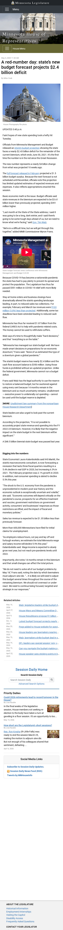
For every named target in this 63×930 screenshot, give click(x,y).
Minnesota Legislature (32, 3)
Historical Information (17, 908)
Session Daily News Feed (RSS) (26, 771)
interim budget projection (27, 148)
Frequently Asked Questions (20, 921)
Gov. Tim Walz (39, 222)
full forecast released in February (23, 173)
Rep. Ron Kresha (12, 731)
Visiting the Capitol (15, 915)
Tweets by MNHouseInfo (19, 775)
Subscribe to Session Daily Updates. (25, 766)
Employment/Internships (18, 911)
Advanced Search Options (31, 683)
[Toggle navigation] (6, 9)
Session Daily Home (31, 670)
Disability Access (14, 918)
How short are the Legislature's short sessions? (28, 725)
